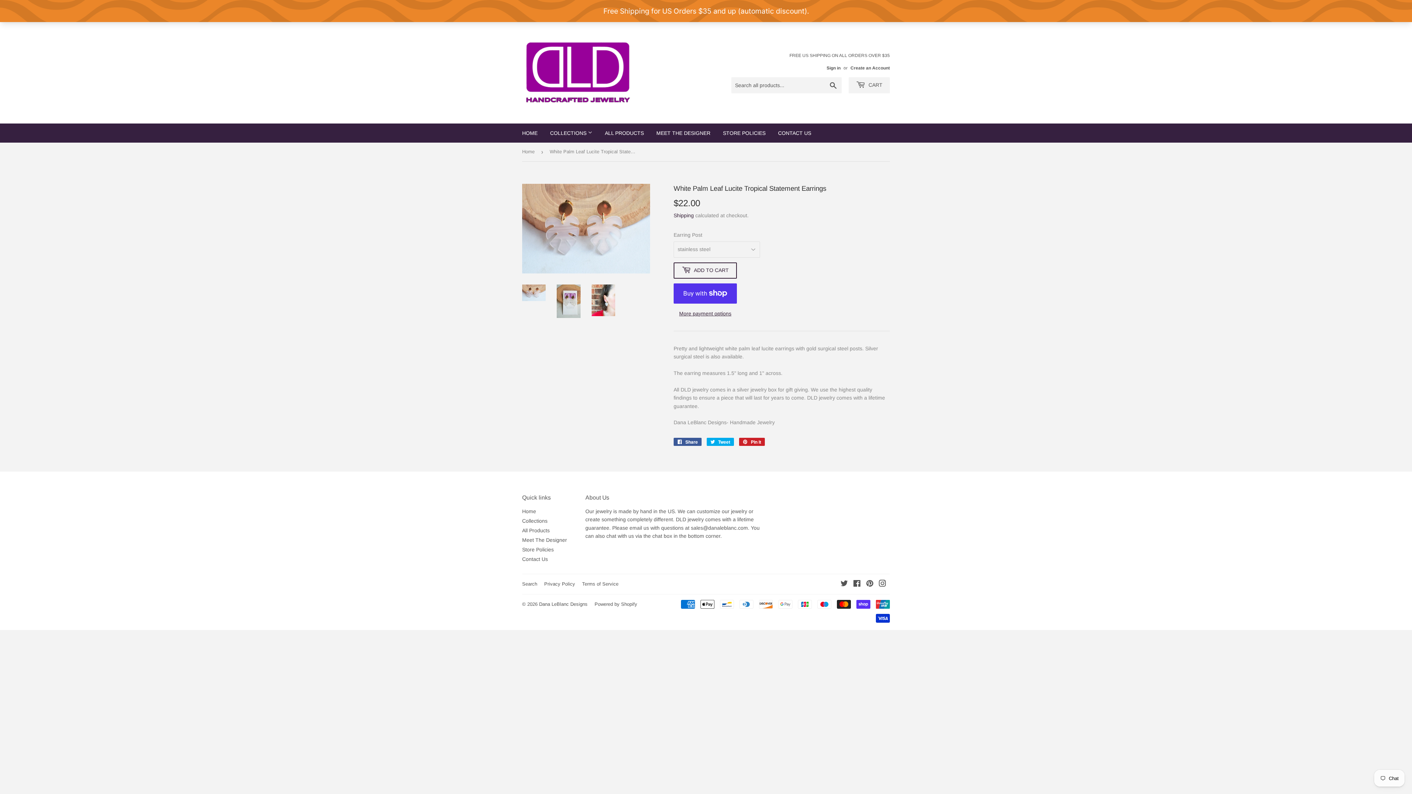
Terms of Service (600, 584)
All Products (624, 133)
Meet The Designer (683, 133)
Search (529, 584)
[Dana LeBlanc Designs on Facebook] (857, 584)
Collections (569, 133)
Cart (875, 85)
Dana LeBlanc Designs (563, 604)
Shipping (684, 215)
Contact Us (794, 133)
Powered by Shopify (616, 604)
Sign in (834, 68)
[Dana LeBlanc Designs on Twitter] (844, 584)
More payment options (705, 313)
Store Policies (744, 133)
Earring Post (688, 235)
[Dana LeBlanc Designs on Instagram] (882, 584)
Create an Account (870, 68)
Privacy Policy (559, 584)
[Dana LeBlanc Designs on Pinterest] (870, 584)
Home (530, 133)
